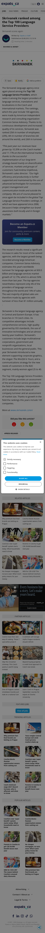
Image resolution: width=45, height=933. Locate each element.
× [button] (40, 442)
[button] (23, 489)
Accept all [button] (23, 478)
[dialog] (22, 466)
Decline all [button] (23, 484)
